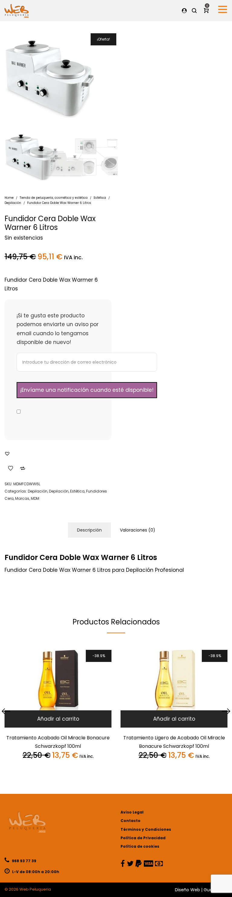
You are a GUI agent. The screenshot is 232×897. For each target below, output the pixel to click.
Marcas (22, 498)
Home (9, 197)
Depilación (13, 203)
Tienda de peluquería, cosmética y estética (54, 197)
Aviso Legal (132, 812)
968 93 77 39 (23, 860)
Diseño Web (187, 890)
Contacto (130, 820)
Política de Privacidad (143, 837)
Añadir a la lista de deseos (11, 468)
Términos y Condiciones (146, 829)
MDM (35, 498)
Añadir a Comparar (23, 468)
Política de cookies (140, 846)
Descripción (89, 530)
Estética (100, 197)
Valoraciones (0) (137, 530)
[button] (7, 453)
